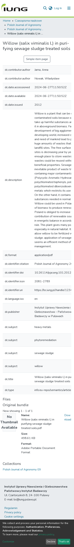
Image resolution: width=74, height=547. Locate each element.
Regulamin (10, 508)
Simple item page (37, 59)
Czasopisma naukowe (28, 21)
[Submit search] (45, 8)
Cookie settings (14, 517)
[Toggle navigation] (69, 8)
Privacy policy (12, 512)
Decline (51, 541)
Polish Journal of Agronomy (24, 25)
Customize (8, 541)
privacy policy (46, 534)
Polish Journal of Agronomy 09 (25, 29)
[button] (50, 8)
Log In (58, 8)
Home (7, 21)
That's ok (64, 541)
